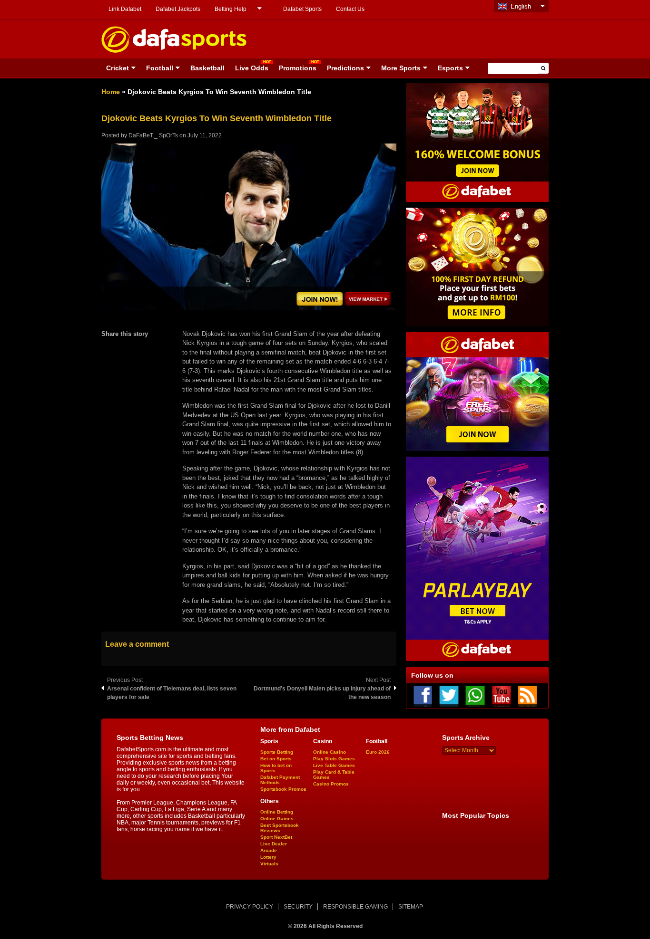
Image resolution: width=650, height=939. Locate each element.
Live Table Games (334, 765)
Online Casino (329, 752)
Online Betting (276, 811)
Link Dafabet (124, 9)
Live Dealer (273, 843)
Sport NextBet (276, 837)
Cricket (117, 68)
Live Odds (251, 68)
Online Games (277, 818)
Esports (450, 68)
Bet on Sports (276, 758)
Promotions (297, 68)
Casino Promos (331, 783)
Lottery (268, 857)
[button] (543, 68)
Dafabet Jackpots (178, 9)
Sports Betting (276, 752)
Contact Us (350, 9)
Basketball (207, 68)
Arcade (268, 850)
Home (110, 92)
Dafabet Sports (302, 9)
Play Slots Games (334, 758)
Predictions (345, 68)
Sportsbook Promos (283, 789)
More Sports (401, 68)
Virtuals (269, 863)
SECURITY (298, 906)
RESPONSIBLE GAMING (355, 906)
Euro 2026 (378, 752)
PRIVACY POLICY (249, 906)
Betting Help (230, 9)
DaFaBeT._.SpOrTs (153, 135)
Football (159, 68)
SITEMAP (410, 906)
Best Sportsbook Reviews (279, 828)
